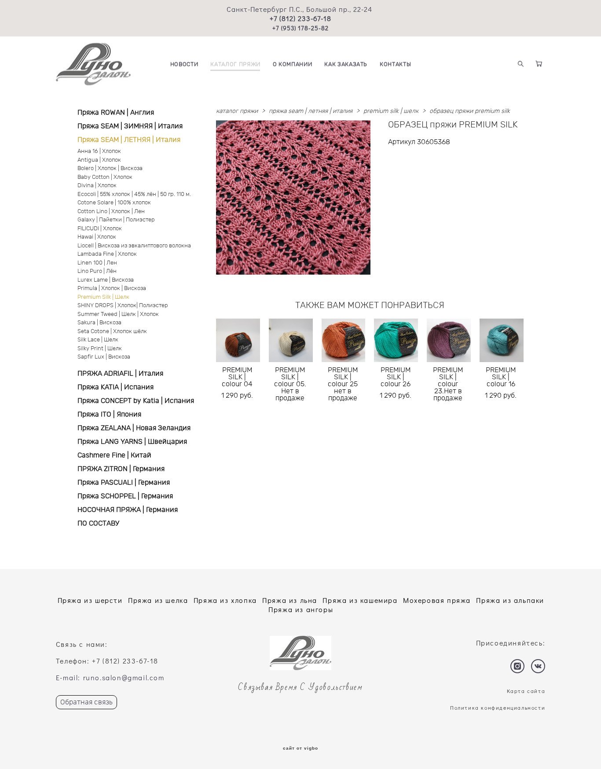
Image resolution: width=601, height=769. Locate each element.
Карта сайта (526, 690)
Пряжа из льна (289, 600)
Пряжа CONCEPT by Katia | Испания (135, 400)
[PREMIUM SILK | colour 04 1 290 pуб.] (238, 340)
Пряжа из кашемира (359, 600)
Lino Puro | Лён (97, 271)
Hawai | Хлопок (96, 237)
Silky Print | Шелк (99, 349)
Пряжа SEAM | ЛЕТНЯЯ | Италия (128, 139)
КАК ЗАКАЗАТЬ (345, 64)
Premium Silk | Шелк (103, 297)
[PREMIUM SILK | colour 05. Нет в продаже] (291, 340)
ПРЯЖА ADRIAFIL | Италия (120, 373)
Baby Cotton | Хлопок (104, 177)
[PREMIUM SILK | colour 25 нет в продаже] (344, 340)
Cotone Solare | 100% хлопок (114, 203)
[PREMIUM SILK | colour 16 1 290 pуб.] (502, 340)
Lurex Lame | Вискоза (105, 280)
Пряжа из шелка (158, 600)
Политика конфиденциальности (497, 707)
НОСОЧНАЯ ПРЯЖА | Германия (127, 509)
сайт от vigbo (300, 748)
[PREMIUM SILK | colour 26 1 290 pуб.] (396, 340)
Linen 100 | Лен (97, 263)
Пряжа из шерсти (90, 600)
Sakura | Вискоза (99, 323)
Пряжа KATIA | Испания (115, 387)
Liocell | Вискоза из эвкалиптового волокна (134, 246)
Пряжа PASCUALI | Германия (123, 482)
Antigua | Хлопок (99, 160)
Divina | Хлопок (97, 186)
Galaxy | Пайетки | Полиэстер (116, 220)
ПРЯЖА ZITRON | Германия (121, 468)
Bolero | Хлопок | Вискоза (110, 168)
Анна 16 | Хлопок (99, 151)
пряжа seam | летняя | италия (310, 111)
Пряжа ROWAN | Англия (115, 112)
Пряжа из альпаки (510, 600)
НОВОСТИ (184, 64)
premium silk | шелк (390, 111)
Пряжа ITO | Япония (109, 414)
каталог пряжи (237, 111)
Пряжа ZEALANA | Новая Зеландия (134, 428)
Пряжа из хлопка (225, 600)
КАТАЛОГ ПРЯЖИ (235, 64)
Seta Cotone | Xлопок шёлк (112, 331)
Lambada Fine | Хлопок (107, 254)
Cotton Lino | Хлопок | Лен (111, 211)
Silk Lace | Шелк (97, 340)
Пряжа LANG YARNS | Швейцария (132, 441)
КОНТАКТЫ (395, 64)
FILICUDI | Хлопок (99, 229)
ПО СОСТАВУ (98, 523)
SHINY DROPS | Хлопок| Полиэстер (122, 305)
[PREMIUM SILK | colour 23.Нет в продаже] (449, 340)
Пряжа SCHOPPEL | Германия (125, 496)
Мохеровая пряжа (437, 600)
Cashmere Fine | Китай (114, 455)
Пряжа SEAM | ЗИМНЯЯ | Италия (130, 126)
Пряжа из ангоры (300, 609)
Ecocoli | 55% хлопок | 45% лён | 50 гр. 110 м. (134, 194)
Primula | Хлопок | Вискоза (111, 288)
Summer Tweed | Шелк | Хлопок (118, 314)
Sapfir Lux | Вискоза (103, 357)
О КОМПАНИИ (292, 64)
